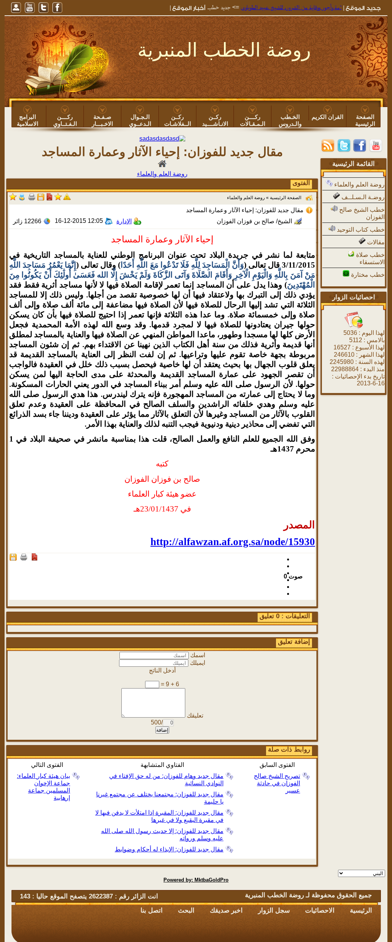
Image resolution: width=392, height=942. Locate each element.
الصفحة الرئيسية (365, 120)
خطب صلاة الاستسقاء (369, 258)
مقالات (375, 242)
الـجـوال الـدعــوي (140, 120)
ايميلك (197, 662)
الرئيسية (361, 910)
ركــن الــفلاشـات (177, 120)
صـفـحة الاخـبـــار (102, 120)
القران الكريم (327, 117)
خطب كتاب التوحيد (360, 229)
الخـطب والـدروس (290, 120)
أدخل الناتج (162, 670)
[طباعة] (32, 199)
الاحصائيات (320, 910)
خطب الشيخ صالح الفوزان (361, 213)
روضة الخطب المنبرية (224, 50)
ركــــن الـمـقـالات (252, 120)
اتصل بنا (151, 910)
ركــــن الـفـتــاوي (65, 120)
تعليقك (195, 715)
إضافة (162, 730)
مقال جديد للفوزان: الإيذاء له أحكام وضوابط (169, 849)
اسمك (197, 655)
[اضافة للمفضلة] (58, 199)
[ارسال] (22, 199)
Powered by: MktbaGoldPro (196, 880)
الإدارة (124, 221)
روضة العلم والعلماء (359, 184)
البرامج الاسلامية (27, 120)
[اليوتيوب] (30, 7)
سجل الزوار (274, 910)
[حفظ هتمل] (40, 199)
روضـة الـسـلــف (362, 197)
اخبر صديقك (226, 910)
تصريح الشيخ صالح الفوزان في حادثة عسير (277, 783)
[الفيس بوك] (57, 7)
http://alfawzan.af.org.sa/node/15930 (232, 541)
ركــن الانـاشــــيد (215, 120)
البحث (186, 910)
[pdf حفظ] (49, 199)
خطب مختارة (367, 274)
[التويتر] (44, 7)
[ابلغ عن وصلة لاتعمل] (67, 199)
